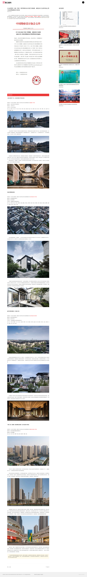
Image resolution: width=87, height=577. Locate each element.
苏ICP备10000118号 (27, 574)
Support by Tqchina (81, 574)
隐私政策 (38, 574)
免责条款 (42, 574)
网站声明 (35, 574)
